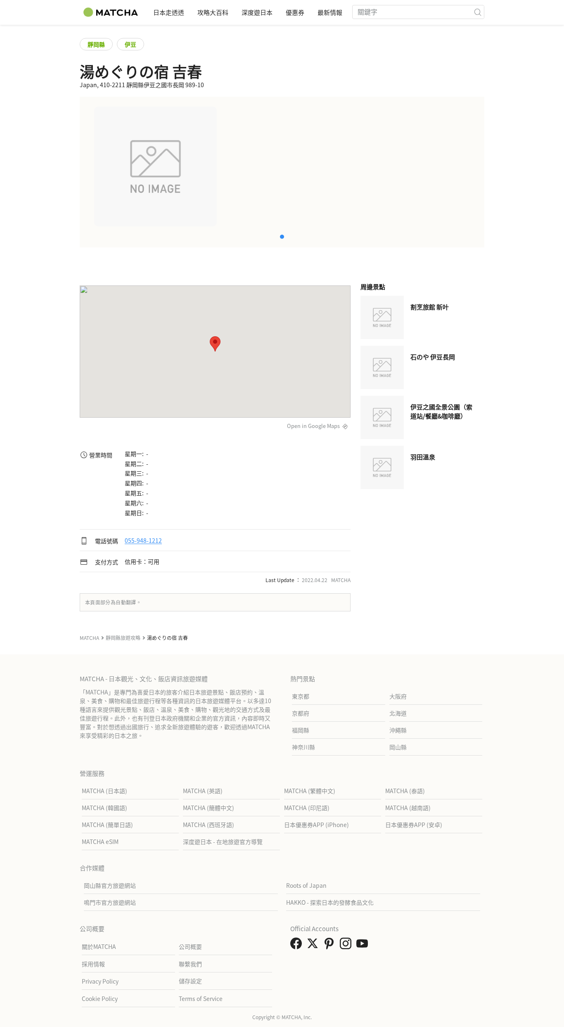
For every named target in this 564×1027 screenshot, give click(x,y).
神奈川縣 (303, 747)
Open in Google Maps (313, 426)
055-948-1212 (143, 541)
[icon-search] (478, 12)
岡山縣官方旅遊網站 (110, 885)
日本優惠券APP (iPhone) (316, 824)
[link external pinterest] (330, 946)
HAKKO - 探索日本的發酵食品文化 (330, 902)
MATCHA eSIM (100, 841)
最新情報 (330, 12)
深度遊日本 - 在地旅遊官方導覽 (223, 841)
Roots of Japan (306, 885)
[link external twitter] (314, 946)
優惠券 (295, 12)
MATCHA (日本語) (104, 791)
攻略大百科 (212, 12)
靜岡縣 (96, 44)
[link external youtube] (363, 946)
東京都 (300, 696)
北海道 (398, 713)
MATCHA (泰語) (405, 791)
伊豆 (130, 44)
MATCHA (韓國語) (104, 808)
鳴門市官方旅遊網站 (110, 902)
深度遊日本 (257, 12)
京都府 (300, 713)
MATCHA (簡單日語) (107, 824)
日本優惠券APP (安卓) (413, 824)
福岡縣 (300, 730)
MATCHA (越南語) (408, 808)
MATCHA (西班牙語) (208, 824)
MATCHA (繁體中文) (309, 791)
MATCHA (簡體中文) (208, 808)
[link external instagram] (347, 946)
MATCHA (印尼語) (306, 808)
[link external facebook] (297, 946)
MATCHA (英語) (203, 791)
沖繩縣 (398, 730)
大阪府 (398, 696)
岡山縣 (398, 747)
